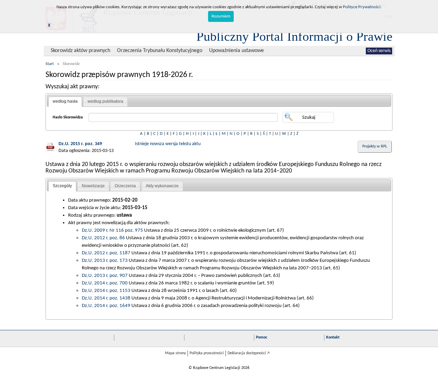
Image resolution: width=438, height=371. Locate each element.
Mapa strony (175, 353)
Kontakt (332, 337)
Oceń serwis (379, 50)
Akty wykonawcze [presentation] (162, 185)
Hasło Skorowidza (68, 117)
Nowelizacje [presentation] (93, 185)
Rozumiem (220, 16)
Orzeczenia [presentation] (125, 185)
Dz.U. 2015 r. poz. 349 (80, 143)
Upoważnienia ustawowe (236, 50)
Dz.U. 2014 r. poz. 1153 (106, 290)
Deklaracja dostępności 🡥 (249, 353)
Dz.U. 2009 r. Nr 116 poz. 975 (112, 230)
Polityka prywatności (207, 353)
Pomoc (261, 337)
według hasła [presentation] (65, 101)
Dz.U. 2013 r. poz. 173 (105, 260)
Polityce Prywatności (362, 7)
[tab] (65, 102)
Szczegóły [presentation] (62, 185)
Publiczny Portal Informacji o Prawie (294, 36)
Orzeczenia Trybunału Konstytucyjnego (159, 50)
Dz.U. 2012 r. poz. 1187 (106, 253)
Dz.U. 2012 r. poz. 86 (103, 238)
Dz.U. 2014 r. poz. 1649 (106, 305)
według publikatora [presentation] (105, 101)
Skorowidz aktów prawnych (80, 50)
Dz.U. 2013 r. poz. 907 (105, 275)
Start (50, 64)
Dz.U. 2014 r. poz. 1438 (106, 298)
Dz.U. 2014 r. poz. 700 (105, 283)
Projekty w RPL (374, 146)
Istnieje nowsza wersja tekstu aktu (168, 143)
